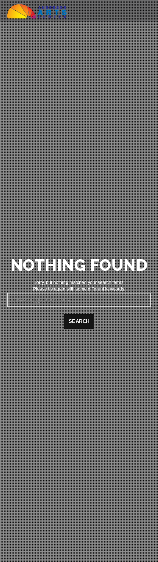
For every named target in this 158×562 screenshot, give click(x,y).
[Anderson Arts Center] (37, 11)
